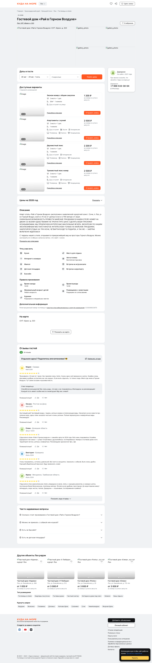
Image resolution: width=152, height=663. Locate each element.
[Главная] (27, 4)
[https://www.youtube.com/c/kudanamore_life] (25, 629)
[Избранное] (111, 4)
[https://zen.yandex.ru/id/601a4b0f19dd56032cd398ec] (31, 629)
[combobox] (43, 4)
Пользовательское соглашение (119, 639)
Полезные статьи (114, 633)
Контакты (111, 649)
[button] (35, 76)
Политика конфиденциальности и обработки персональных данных (120, 643)
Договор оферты (114, 646)
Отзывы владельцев (115, 630)
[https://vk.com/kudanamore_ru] (19, 629)
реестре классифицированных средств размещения (65, 308)
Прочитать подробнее (134, 653)
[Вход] (115, 4)
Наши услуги (112, 636)
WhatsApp (115, 88)
